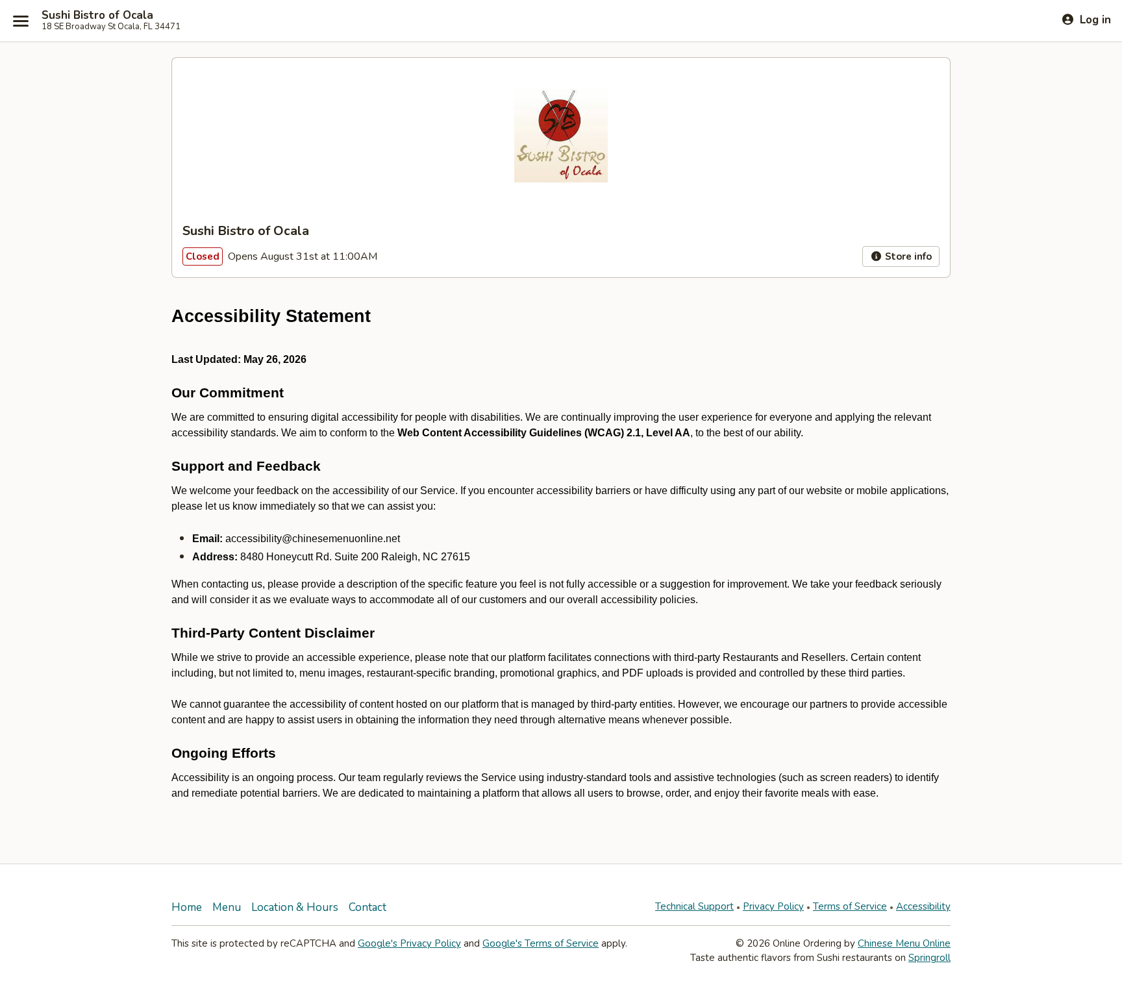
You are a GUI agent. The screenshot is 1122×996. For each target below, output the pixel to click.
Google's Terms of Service (540, 943)
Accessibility (923, 906)
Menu (226, 907)
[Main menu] (21, 21)
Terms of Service (850, 906)
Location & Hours (294, 907)
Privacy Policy (773, 906)
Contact (367, 907)
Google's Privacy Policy (409, 943)
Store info (907, 256)
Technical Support (694, 906)
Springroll (929, 957)
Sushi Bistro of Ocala (97, 15)
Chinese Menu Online (904, 943)
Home (186, 907)
